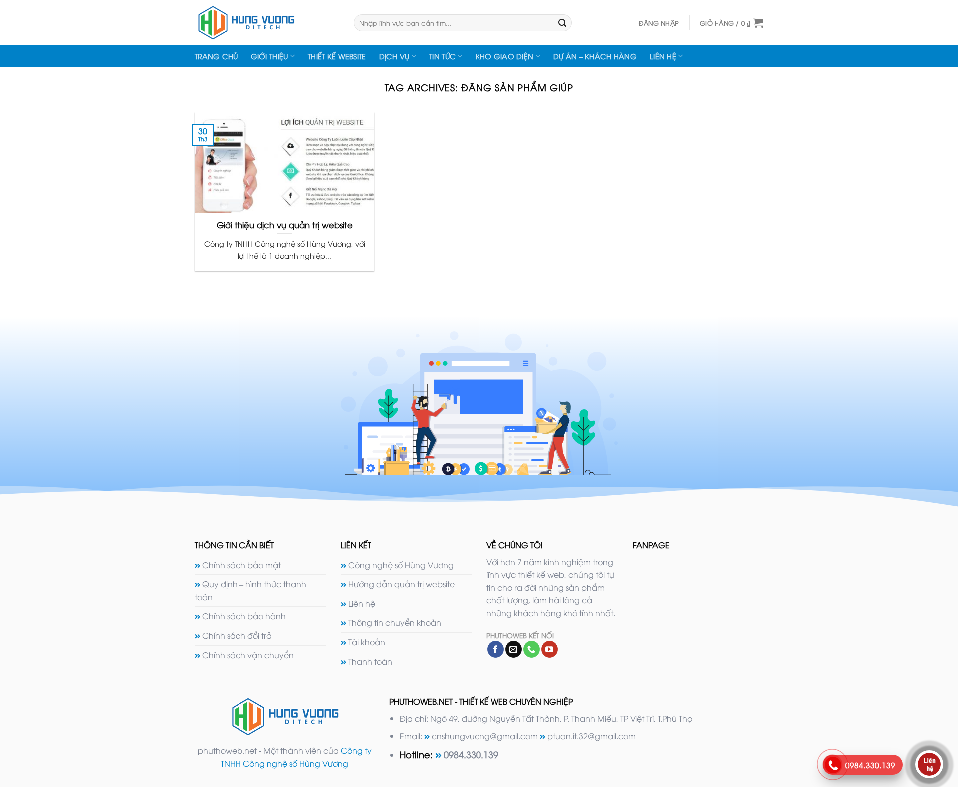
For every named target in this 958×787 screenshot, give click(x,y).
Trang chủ (216, 56)
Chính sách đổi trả (237, 635)
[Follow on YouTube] (549, 649)
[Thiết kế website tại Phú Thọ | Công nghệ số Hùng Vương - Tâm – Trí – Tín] (267, 22)
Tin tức (442, 56)
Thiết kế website (337, 56)
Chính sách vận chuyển (248, 654)
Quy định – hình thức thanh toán (250, 590)
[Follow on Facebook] (495, 649)
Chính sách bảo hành (244, 615)
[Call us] (531, 649)
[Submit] (562, 22)
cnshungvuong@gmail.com (485, 735)
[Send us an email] (513, 649)
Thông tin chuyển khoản (394, 622)
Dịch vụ (394, 56)
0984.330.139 (471, 754)
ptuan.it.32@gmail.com (591, 735)
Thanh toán (370, 661)
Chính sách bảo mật (241, 564)
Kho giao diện (505, 56)
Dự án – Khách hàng (595, 56)
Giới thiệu (269, 56)
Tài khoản (366, 641)
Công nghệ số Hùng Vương (401, 564)
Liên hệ (663, 56)
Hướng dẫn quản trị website (401, 583)
